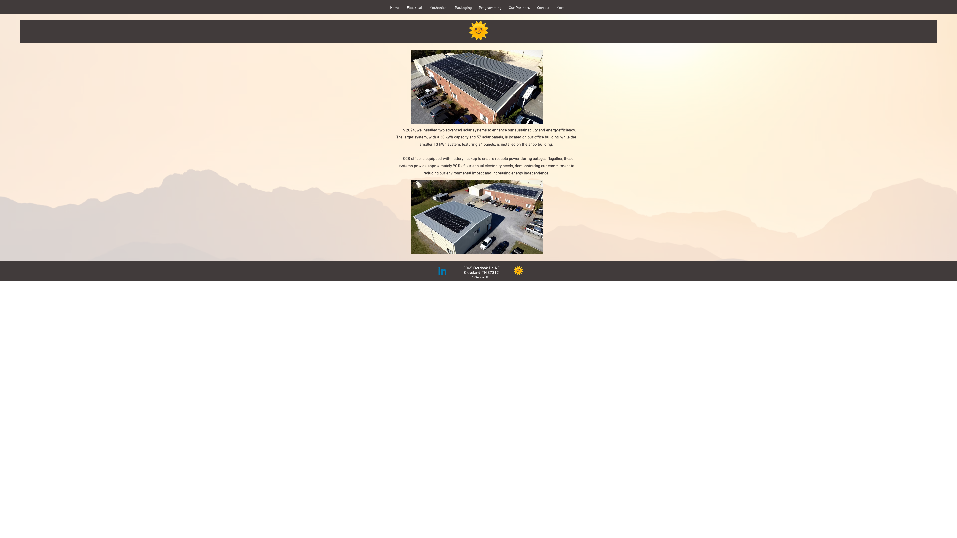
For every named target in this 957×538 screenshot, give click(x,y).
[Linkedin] (442, 272)
